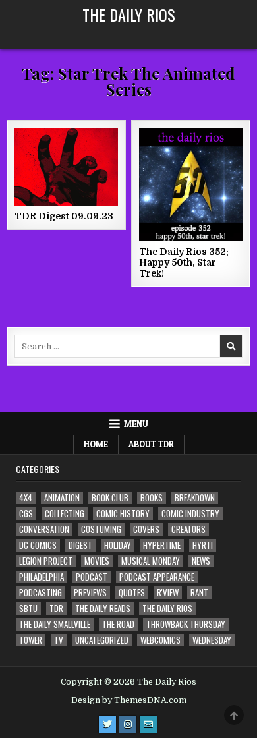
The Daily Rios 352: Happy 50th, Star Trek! (184, 262)
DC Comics (38, 545)
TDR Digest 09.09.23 (63, 216)
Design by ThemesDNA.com (128, 700)
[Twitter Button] (107, 724)
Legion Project (45, 561)
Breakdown (195, 498)
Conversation (44, 529)
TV (58, 640)
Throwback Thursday (185, 624)
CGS (26, 513)
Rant (199, 592)
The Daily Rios (128, 14)
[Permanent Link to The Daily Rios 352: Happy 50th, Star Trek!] (191, 184)
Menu (136, 423)
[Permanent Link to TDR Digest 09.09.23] (66, 167)
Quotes (132, 592)
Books (151, 498)
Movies (96, 561)
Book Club (110, 498)
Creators (188, 529)
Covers (146, 529)
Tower (30, 640)
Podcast (91, 577)
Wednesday (211, 640)
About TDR (151, 444)
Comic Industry (190, 513)
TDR (56, 608)
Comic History (123, 513)
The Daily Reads (102, 608)
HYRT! (202, 545)
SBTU (28, 608)
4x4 (25, 498)
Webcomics (160, 640)
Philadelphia (41, 577)
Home (96, 444)
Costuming (101, 529)
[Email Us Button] (148, 724)
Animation (62, 498)
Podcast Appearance (156, 577)
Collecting (64, 513)
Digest (80, 545)
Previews (90, 592)
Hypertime (162, 545)
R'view (168, 592)
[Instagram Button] (127, 724)
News (201, 561)
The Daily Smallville (54, 624)
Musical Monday (150, 561)
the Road (118, 624)
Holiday (117, 545)
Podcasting (40, 592)
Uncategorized (101, 640)
